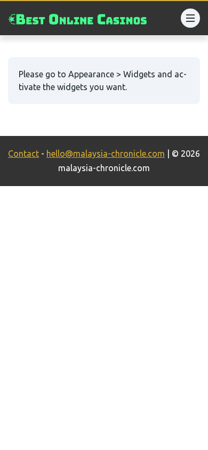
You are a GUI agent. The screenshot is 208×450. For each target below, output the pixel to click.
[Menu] (190, 18)
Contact (23, 153)
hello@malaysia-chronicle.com (105, 153)
